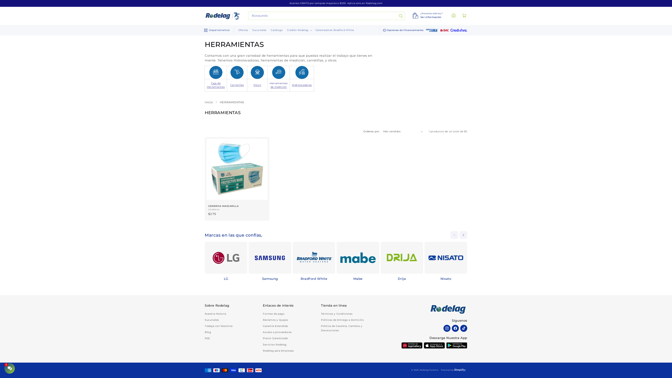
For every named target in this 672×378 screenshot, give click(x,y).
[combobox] (326, 16)
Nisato (445, 279)
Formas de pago (273, 313)
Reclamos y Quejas (275, 319)
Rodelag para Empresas (278, 350)
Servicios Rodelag (274, 344)
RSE (207, 338)
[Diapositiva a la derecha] (463, 235)
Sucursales (212, 319)
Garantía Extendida (275, 326)
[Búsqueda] (401, 16)
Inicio (209, 102)
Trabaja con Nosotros (219, 326)
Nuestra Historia (215, 313)
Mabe (358, 279)
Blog (208, 332)
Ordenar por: (371, 131)
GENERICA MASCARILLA (223, 206)
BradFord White (314, 279)
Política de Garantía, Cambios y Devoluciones (341, 328)
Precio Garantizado (275, 338)
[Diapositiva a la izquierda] (454, 235)
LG (226, 279)
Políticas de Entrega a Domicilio (342, 319)
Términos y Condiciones (336, 313)
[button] (216, 30)
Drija (402, 279)
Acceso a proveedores (277, 332)
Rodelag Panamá (429, 370)
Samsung (270, 279)
